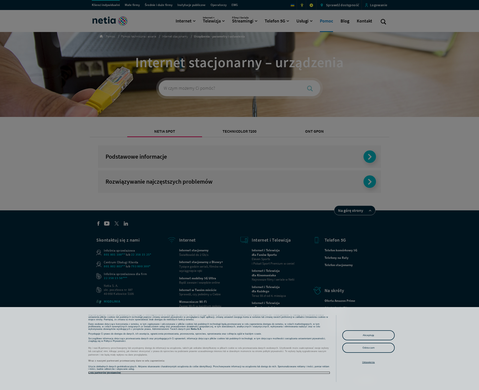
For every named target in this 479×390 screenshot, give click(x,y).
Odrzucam (368, 347)
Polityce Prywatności (114, 341)
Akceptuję (368, 335)
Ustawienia (368, 362)
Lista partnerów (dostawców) (104, 373)
